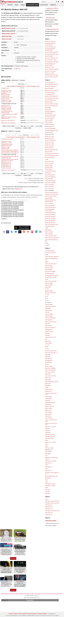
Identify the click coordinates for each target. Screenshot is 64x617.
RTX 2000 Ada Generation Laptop (51, 130)
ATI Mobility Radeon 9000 (6, 91)
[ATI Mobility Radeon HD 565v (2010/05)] (12, 213)
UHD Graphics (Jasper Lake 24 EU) (52, 503)
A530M (46, 261)
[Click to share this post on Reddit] (23, 231)
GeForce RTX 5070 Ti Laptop (51, 59)
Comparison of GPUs (52, 8)
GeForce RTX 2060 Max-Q (50, 220)
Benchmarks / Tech (32, 5)
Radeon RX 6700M (48, 132)
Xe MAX (46, 387)
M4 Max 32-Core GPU (49, 136)
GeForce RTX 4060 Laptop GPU (51, 96)
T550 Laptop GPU (48, 358)
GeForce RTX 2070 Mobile (50, 171)
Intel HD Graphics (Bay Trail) (6, 111)
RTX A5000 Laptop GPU (50, 94)
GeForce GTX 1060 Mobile (50, 271)
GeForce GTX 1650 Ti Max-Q (51, 321)
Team (20, 613)
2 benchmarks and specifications (15, 137)
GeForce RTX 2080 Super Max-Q (51, 155)
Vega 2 (46, 499)
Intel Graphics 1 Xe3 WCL (50, 485)
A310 (46, 339)
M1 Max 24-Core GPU (49, 146)
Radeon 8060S (48, 109)
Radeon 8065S (48, 107)
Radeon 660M (47, 385)
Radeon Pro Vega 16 (49, 366)
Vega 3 (46, 487)
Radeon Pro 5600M (49, 232)
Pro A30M (47, 312)
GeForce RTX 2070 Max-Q (50, 207)
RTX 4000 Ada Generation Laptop (51, 61)
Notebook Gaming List (52, 29)
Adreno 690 (47, 489)
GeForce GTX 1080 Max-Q (50, 216)
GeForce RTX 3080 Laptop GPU (51, 84)
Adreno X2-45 (47, 377)
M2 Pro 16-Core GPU (49, 186)
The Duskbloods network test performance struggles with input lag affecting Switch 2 (20, 584)
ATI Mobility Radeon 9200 (6, 109)
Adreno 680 (47, 493)
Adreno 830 (47, 333)
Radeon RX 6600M (48, 167)
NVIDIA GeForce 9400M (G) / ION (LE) (8, 117)
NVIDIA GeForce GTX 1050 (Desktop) (8, 122)
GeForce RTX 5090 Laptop (50, 41)
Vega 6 (46, 468)
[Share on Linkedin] (36, 231)
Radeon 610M (47, 478)
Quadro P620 (47, 400)
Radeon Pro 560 (48, 391)
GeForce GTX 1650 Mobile (50, 306)
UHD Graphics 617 (48, 505)
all (36, 126)
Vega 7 (46, 455)
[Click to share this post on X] (19, 231)
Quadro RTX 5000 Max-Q (50, 174)
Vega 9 (46, 444)
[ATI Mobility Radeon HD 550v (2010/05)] (12, 210)
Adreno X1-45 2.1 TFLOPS (50, 426)
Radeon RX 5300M (48, 316)
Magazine (53, 5)
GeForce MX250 (48, 412)
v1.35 (2, 219)
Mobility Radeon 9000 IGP (51, 520)
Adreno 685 (47, 491)
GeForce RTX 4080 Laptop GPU (51, 58)
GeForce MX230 (48, 451)
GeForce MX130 (48, 463)
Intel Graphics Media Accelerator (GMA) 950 (9, 159)
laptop (40, 126)
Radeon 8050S (48, 173)
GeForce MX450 (48, 362)
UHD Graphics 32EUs (49, 448)
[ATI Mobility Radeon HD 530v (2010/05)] (12, 202)
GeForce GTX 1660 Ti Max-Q (51, 263)
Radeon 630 (47, 428)
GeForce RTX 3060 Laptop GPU (51, 149)
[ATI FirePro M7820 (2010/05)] (12, 212)
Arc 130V (47, 348)
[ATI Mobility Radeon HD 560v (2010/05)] (12, 205)
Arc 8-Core (47, 294)
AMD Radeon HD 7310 (5, 105)
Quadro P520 (47, 430)
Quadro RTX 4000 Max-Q (50, 205)
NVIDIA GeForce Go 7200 (6, 106)
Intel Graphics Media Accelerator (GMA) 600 (9, 150)
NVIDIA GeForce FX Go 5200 (7, 97)
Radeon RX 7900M (48, 56)
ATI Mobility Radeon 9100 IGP (7, 144)
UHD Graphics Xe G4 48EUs (50, 461)
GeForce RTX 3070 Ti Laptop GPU (52, 90)
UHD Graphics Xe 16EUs (50, 483)
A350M (46, 346)
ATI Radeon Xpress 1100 (6, 163)
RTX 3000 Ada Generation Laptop (51, 98)
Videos (23, 5)
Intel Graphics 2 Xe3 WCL (50, 436)
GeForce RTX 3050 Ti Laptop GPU (52, 237)
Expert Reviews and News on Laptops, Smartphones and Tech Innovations (17, 593)
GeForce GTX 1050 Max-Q (50, 370)
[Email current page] (40, 231)
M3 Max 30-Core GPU (49, 138)
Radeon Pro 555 (48, 410)
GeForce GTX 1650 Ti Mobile (51, 281)
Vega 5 (46, 481)
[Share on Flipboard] (32, 231)
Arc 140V (47, 300)
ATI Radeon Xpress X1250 (6, 100)
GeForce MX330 (48, 414)
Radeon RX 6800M (48, 101)
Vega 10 (46, 440)
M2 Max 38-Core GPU (49, 126)
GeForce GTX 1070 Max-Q (50, 252)
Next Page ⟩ (13, 558)
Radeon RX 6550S (48, 269)
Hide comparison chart (32, 86)
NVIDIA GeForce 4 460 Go (6, 90)
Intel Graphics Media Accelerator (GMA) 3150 (10, 152)
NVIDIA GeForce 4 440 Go (6, 142)
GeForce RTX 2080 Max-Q (50, 176)
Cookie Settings (42, 613)
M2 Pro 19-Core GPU (49, 163)
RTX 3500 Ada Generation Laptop (51, 74)
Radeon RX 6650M (48, 165)
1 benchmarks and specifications (15, 86)
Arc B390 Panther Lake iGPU (51, 196)
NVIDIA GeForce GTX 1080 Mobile (7, 170)
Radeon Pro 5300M (49, 314)
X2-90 (46, 296)
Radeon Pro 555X (48, 408)
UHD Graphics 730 (48, 466)
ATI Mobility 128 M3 (5, 88)
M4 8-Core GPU (48, 325)
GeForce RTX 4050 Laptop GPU (51, 192)
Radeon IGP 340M (6, 36)
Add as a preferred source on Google (24, 227)
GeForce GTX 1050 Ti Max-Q (51, 352)
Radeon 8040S (48, 230)
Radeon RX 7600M (48, 147)
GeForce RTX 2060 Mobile (50, 214)
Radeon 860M (47, 354)
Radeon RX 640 (48, 404)
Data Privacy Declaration (30, 613)
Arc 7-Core (47, 345)
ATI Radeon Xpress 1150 (6, 166)
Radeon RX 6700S (48, 169)
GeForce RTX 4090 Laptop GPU (51, 52)
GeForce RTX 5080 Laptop (50, 46)
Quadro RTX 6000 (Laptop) (50, 100)
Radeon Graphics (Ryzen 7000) (51, 476)
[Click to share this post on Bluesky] (15, 231)
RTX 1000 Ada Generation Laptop (51, 224)
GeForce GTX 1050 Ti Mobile (51, 350)
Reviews (10, 5)
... (62, 5)
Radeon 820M (47, 453)
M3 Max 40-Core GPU (49, 124)
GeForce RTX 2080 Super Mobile (51, 103)
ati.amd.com (17, 68)
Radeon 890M (47, 287)
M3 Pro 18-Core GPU (49, 161)
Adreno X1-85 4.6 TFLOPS (50, 337)
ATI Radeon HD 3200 (5, 99)
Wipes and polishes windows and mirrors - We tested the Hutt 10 (6, 539)
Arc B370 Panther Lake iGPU (51, 277)
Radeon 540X (47, 432)
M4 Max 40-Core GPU (49, 73)
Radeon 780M (47, 341)
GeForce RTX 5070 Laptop (50, 71)
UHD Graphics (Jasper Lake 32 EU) (52, 501)
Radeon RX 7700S (48, 122)
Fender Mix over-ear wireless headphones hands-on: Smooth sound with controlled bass (20, 552)
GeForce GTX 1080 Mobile (50, 182)
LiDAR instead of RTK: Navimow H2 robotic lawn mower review (19, 539)
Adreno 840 (47, 323)
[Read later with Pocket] (28, 231)
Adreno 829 (47, 335)
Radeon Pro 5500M (49, 283)
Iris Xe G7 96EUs (48, 396)
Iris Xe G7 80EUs (48, 417)
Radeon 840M (47, 379)
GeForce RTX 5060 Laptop (50, 86)
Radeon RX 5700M (48, 178)
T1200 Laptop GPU (49, 319)
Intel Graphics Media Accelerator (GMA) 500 (9, 151)
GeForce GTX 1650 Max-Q (50, 327)
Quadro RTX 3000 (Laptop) (50, 212)
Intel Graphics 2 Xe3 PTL (50, 434)
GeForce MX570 (48, 310)
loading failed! (5, 600)
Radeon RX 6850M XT (49, 88)
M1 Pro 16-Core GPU (49, 188)
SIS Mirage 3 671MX (5, 148)
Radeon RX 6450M (48, 290)
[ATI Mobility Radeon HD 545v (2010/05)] (12, 204)
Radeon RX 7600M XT (49, 118)
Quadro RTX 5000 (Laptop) (50, 140)
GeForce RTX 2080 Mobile (50, 128)
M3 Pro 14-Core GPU (49, 184)
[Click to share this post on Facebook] (7, 231)
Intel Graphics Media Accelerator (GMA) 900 (9, 156)
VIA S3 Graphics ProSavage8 (6, 139)
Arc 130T (47, 364)
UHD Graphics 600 (48, 512)
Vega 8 (46, 446)
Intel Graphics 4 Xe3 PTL (50, 372)
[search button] (57, 1)
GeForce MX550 (48, 343)
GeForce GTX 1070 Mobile (50, 218)
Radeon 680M (47, 356)
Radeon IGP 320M (6, 39)
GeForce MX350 (48, 398)
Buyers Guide (44, 5)
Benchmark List (50, 18)
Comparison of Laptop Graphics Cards (53, 593)
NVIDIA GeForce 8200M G (6, 101)
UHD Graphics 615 (48, 506)
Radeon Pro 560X (48, 389)
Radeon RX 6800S (48, 120)
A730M (46, 228)
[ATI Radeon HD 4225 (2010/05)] (12, 207)
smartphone (18, 128)
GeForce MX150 (48, 416)
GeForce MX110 (48, 470)
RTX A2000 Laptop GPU (50, 226)
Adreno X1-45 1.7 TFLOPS (50, 442)
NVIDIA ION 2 (4, 93)
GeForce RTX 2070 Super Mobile (51, 153)
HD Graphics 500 (48, 514)
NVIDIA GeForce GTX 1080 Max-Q (8, 120)
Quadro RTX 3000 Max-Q (50, 222)
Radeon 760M (47, 374)
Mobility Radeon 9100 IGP (8, 28)
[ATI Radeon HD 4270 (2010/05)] (12, 208)
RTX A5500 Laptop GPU (50, 82)
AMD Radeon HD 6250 (5, 94)
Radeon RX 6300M (48, 304)
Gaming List (18, 189)
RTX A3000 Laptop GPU (50, 157)
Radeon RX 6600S (48, 198)
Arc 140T (47, 289)
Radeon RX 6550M (48, 265)
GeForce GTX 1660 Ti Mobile (51, 235)
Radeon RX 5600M (48, 233)
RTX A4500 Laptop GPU (50, 92)
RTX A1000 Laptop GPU (50, 250)
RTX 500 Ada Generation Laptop (51, 275)
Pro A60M (47, 245)
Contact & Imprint (13, 613)
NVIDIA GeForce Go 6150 (6, 162)
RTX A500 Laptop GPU (49, 273)
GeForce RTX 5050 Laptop (50, 115)
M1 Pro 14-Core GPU (49, 203)
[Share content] (4, 232)
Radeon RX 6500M (48, 267)
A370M (46, 279)
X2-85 (46, 298)
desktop (25, 128)
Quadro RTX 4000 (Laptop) (50, 180)
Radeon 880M (47, 308)
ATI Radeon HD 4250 (5, 112)
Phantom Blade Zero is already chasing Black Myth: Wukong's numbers (20, 570)
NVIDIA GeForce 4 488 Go (6, 145)
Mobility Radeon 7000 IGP (8, 33)
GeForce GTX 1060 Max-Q (50, 317)
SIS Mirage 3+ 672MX (5, 147)
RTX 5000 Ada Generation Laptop (51, 54)
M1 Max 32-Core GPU (49, 142)
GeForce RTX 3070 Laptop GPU (51, 105)
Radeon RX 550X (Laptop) (50, 402)
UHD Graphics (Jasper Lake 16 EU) (52, 510)
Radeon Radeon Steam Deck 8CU (51, 381)
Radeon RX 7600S (48, 151)
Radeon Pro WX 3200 (49, 406)
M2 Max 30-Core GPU (49, 144)
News (16, 5)
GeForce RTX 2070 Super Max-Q (51, 194)
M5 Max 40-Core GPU (49, 67)
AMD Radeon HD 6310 (5, 118)
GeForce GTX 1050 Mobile (50, 368)
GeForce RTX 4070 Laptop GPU (51, 76)
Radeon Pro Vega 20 (49, 331)
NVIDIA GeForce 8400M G (6, 108)
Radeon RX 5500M (48, 285)
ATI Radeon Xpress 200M (6, 168)
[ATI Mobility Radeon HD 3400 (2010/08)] (12, 216)
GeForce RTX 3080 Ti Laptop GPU (52, 69)
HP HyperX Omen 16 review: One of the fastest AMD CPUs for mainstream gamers (6, 552)
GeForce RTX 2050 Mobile (50, 292)
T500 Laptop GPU (48, 360)
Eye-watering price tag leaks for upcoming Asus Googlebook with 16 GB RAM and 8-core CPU (6, 584)
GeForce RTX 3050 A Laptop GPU (52, 256)
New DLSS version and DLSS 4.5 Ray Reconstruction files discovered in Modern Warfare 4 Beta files (6, 570)
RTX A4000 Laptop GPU (50, 116)
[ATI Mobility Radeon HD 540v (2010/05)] (12, 215)
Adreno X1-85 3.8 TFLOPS (50, 375)
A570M (46, 243)
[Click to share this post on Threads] (11, 231)
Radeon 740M (47, 383)
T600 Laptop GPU (48, 329)
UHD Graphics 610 (48, 508)
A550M (46, 254)
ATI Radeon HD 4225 (5, 96)
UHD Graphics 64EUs (49, 438)
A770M (46, 159)
